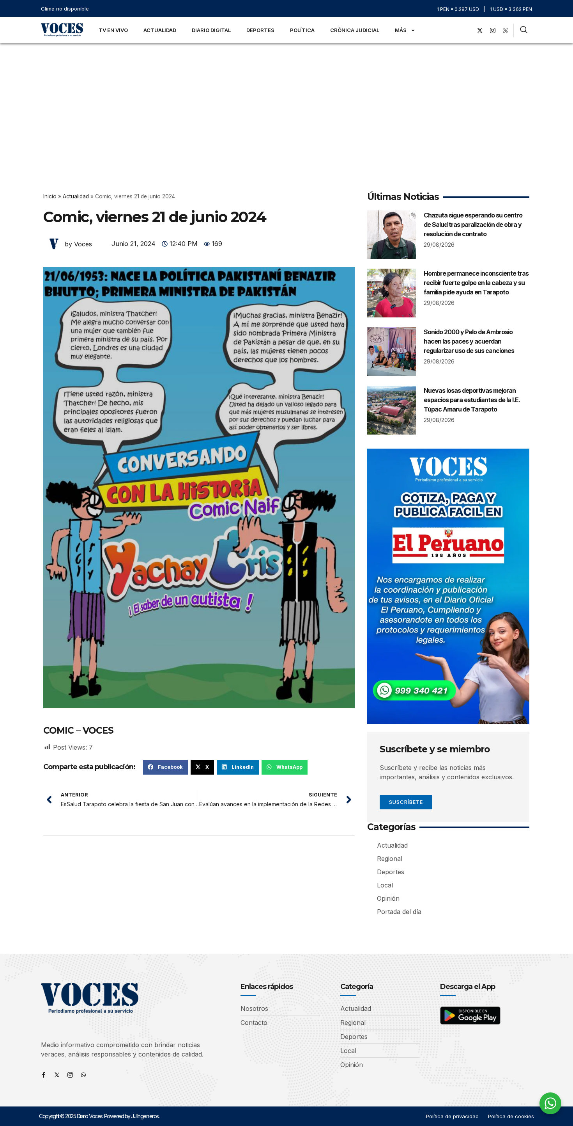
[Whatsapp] (83, 1075)
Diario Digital (211, 30)
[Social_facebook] (467, 30)
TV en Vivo (113, 30)
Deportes (260, 30)
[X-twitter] (479, 30)
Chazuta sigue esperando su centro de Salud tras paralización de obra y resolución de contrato (473, 224)
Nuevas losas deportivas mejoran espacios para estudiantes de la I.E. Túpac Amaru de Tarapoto (472, 400)
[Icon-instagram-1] (492, 30)
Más (401, 30)
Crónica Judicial (354, 30)
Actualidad (159, 30)
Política (302, 30)
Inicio (50, 196)
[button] (165, 767)
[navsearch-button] (523, 30)
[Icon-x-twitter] (57, 1075)
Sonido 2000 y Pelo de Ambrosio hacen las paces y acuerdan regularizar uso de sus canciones (469, 341)
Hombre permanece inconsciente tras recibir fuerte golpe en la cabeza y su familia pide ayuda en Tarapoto (476, 282)
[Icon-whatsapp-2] (505, 30)
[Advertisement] (286, 102)
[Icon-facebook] (43, 1075)
